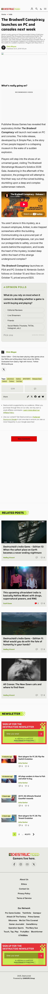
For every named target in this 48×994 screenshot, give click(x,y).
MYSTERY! (26, 379)
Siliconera (12, 920)
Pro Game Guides (13, 913)
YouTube (19, 381)
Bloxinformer (37, 931)
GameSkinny (31, 924)
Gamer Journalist (16, 924)
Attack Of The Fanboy (16, 916)
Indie (10, 14)
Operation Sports (16, 928)
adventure (10, 379)
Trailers (11, 381)
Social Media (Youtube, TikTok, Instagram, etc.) (21, 326)
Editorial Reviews (15, 310)
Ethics (24, 884)
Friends (11, 320)
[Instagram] (3, 369)
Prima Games (34, 916)
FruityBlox (24, 931)
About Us (24, 879)
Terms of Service (18, 740)
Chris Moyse (11, 46)
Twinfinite (26, 913)
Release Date (37, 379)
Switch (4, 381)
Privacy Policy (30, 740)
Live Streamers (14, 315)
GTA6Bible (23, 935)
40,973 (27, 834)
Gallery (18, 379)
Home (3, 14)
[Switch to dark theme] (41, 8)
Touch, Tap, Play (11, 931)
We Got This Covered (28, 920)
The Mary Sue (32, 928)
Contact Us (24, 889)
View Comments (24, 439)
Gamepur (37, 913)
